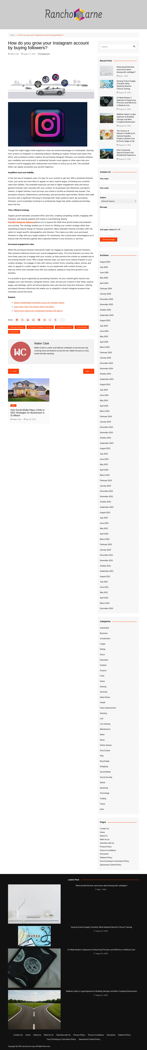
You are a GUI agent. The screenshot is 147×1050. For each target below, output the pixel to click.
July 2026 (104, 267)
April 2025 (104, 342)
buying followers (17, 327)
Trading (103, 798)
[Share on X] (22, 320)
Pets (102, 756)
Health (102, 702)
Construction (105, 638)
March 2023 (105, 475)
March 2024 (105, 411)
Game (102, 681)
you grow (14, 332)
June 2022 (104, 523)
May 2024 (104, 400)
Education (104, 660)
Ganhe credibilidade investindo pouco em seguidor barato (39, 302)
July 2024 (104, 390)
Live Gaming (105, 724)
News (13, 405)
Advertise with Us (107, 843)
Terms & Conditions (108, 850)
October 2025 (105, 310)
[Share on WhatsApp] (33, 320)
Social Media (82, 327)
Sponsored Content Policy (110, 865)
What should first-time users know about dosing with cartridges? (126, 69)
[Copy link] (62, 320)
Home (102, 832)
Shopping (104, 766)
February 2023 (106, 480)
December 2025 (106, 299)
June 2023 (104, 459)
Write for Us (104, 839)
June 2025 (104, 331)
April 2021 (104, 598)
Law (101, 718)
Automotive (104, 628)
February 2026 (106, 289)
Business (103, 633)
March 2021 (105, 603)
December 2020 (106, 608)
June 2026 (104, 273)
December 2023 (106, 427)
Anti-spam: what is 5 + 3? (110, 229)
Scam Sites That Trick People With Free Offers (34, 307)
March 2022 (105, 539)
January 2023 (105, 486)
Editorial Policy (106, 858)
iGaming (103, 713)
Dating (102, 649)
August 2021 (105, 576)
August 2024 (105, 384)
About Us (103, 836)
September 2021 (106, 571)
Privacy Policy (106, 847)
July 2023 (104, 454)
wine (102, 809)
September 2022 (106, 507)
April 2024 (104, 406)
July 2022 (104, 518)
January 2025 (105, 358)
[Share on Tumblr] (50, 320)
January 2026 (105, 294)
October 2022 (105, 502)
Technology (104, 793)
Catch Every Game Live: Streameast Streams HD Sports (38, 311)
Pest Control (105, 751)
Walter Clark (14, 54)
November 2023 (106, 433)
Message (103, 207)
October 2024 (105, 374)
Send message (108, 239)
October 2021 (105, 566)
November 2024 (106, 369)
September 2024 (106, 379)
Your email (104, 188)
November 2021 (106, 560)
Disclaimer (104, 854)
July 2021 (104, 582)
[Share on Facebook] (17, 320)
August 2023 (105, 448)
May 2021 (104, 592)
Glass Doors (105, 697)
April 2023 (104, 470)
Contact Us (104, 829)
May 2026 (104, 278)
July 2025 (104, 326)
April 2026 (104, 283)
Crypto (102, 644)
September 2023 (106, 443)
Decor (102, 655)
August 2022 (105, 512)
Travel (102, 804)
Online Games (106, 745)
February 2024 (106, 416)
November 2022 (106, 496)
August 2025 (105, 320)
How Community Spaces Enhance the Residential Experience (126, 152)
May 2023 (104, 464)
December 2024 (106, 363)
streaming (104, 788)
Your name (104, 179)
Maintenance (105, 729)
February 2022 (106, 544)
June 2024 (104, 395)
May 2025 (104, 336)
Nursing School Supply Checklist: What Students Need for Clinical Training (101, 927)
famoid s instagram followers (41, 327)
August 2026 (105, 262)
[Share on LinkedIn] (28, 320)
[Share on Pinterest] (39, 320)
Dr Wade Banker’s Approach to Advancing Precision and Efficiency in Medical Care (101, 950)
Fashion (103, 665)
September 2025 (106, 315)
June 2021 (104, 587)
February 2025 (106, 353)
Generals (103, 692)
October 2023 (105, 438)
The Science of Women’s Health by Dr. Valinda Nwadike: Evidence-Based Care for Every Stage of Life (126, 136)
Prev (15, 371)
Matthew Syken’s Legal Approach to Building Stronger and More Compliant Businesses (101, 991)
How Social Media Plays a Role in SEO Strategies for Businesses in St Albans (27, 413)
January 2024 (105, 422)
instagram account (65, 327)
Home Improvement (108, 708)
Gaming (103, 687)
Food (102, 676)
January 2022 (105, 550)
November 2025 (106, 304)
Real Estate (104, 761)
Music (102, 735)
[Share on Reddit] (44, 320)
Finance (103, 671)
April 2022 (104, 534)
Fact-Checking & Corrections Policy (114, 861)
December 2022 (106, 491)
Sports (102, 782)
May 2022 (104, 528)
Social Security (106, 777)
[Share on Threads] (55, 320)
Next (87, 371)
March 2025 (105, 347)
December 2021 (106, 555)
